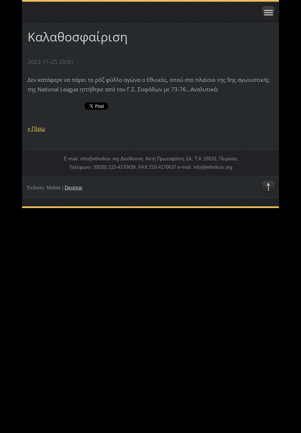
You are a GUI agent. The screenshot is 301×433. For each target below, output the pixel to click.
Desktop (73, 187)
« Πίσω (36, 128)
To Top (268, 187)
